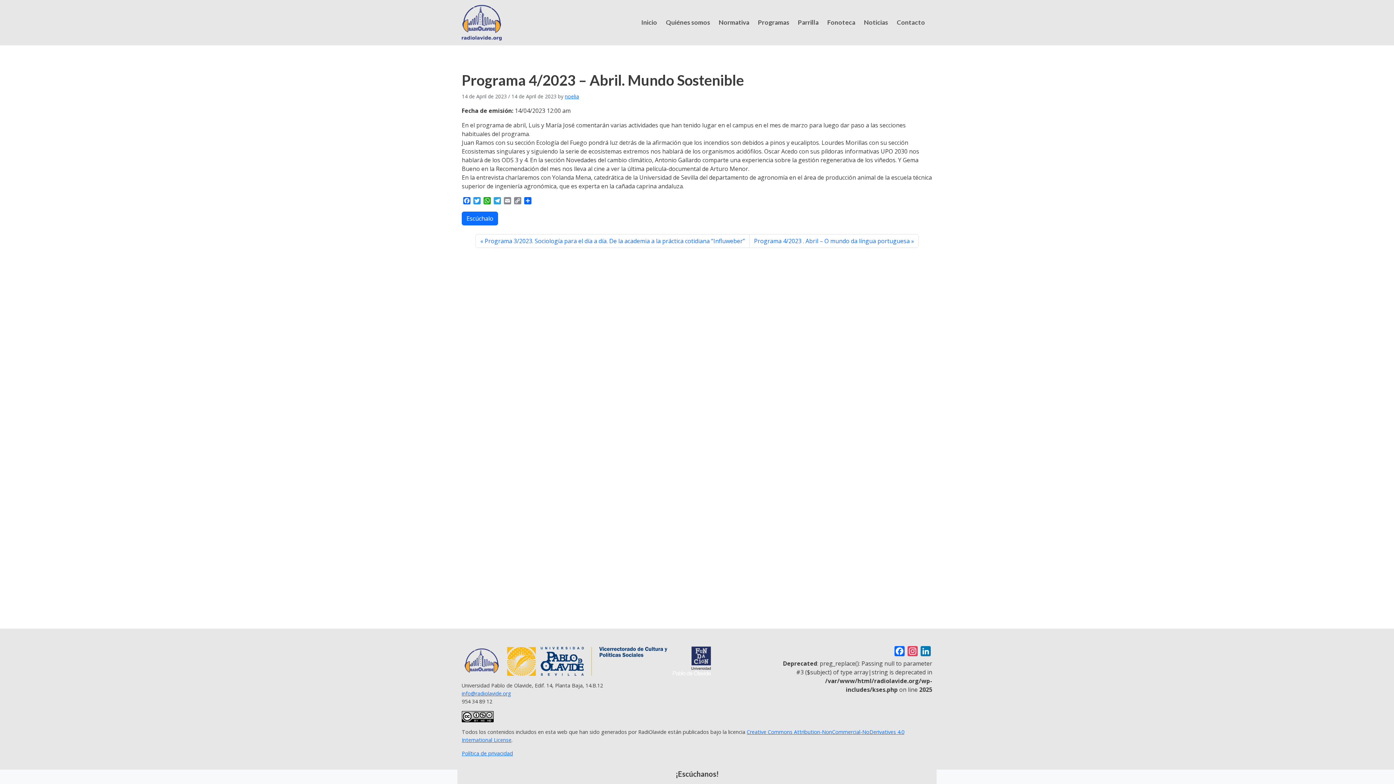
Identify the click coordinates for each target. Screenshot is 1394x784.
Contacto (911, 22)
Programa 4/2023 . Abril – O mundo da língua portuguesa (832, 241)
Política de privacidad (487, 753)
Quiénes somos (688, 22)
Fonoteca (841, 22)
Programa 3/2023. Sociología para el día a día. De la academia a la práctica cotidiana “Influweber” (615, 241)
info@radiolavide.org (486, 693)
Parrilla (808, 22)
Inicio (649, 22)
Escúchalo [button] (479, 218)
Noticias (876, 22)
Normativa (734, 22)
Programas (773, 22)
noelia (572, 96)
